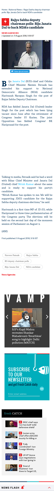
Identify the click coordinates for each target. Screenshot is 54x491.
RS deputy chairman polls (17, 261)
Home (4, 9)
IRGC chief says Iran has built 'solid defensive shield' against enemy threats (28, 427)
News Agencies (10, 33)
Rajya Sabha (32, 255)
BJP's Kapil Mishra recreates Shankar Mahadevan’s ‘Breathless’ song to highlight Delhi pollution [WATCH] (27, 336)
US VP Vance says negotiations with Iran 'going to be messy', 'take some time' (27, 460)
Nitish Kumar (26, 184)
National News (15, 9)
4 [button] (31, 349)
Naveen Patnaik (12, 255)
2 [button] (22, 349)
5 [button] (36, 349)
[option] (27, 326)
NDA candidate (33, 267)
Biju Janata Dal (12, 267)
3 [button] (27, 349)
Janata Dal (18, 81)
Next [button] (47, 315)
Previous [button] (7, 315)
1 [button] (18, 349)
